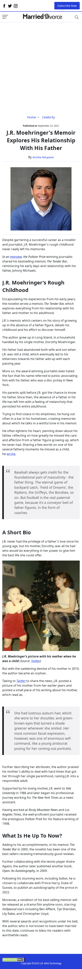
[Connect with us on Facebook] (4, 6)
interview (16, 257)
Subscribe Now (67, 5)
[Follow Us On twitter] (10, 6)
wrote (11, 454)
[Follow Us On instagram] (16, 6)
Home (31, 117)
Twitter (35, 661)
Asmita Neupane (43, 157)
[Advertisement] (41, 63)
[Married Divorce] (42, 16)
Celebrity (48, 117)
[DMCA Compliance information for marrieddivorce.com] (41, 960)
